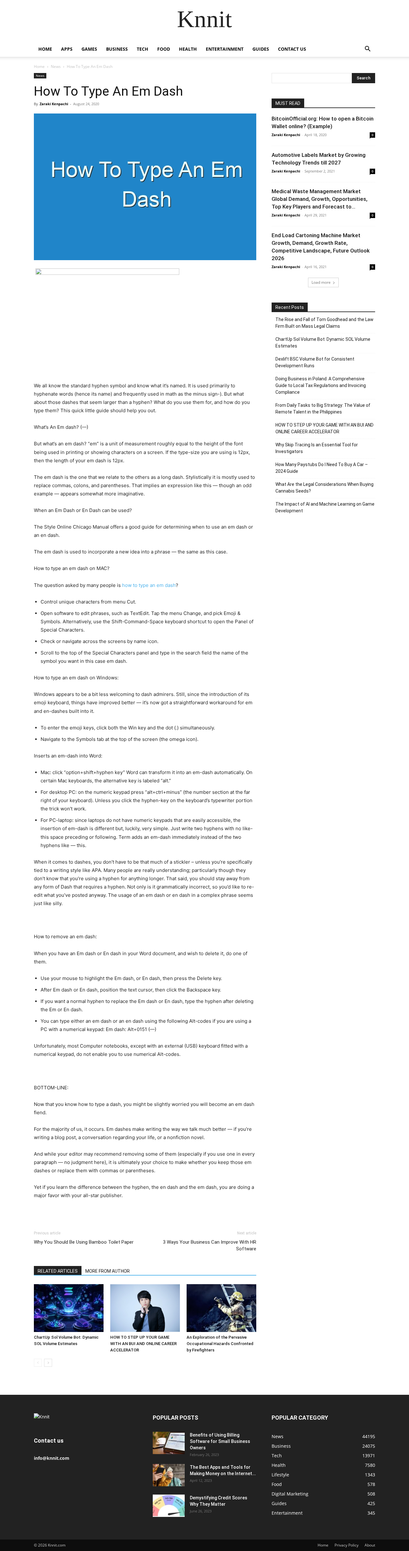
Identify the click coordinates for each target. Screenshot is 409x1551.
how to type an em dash (149, 585)
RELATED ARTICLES (58, 1271)
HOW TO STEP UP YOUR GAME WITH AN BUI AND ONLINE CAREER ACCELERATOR (143, 1343)
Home (45, 49)
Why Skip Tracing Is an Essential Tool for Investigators (316, 448)
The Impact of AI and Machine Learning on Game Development (324, 507)
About (370, 1545)
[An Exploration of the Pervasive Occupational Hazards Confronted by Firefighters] (221, 1308)
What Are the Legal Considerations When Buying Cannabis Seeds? (324, 488)
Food (163, 49)
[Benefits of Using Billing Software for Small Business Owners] (169, 1443)
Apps (67, 49)
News (56, 66)
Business (117, 49)
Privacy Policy (347, 1545)
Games (89, 49)
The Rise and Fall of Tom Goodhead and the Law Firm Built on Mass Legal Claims (324, 323)
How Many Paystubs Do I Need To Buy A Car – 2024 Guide (321, 468)
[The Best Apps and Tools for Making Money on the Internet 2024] (169, 1475)
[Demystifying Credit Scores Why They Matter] (169, 1506)
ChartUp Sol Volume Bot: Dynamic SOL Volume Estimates (322, 342)
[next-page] (48, 1363)
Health (188, 49)
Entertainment (224, 49)
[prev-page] (38, 1363)
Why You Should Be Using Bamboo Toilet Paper (84, 1242)
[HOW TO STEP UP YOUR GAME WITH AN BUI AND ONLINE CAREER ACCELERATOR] (145, 1308)
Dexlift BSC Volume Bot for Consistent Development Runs (314, 362)
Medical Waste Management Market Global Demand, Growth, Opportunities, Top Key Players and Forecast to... (319, 199)
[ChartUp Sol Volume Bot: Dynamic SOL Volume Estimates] (69, 1308)
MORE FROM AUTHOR (107, 1271)
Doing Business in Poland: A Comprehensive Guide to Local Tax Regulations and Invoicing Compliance (320, 385)
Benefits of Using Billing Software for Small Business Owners (220, 1441)
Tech (142, 49)
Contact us (292, 49)
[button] (367, 50)
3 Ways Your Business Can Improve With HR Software (209, 1245)
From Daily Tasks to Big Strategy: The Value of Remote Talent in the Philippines (322, 408)
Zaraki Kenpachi (54, 103)
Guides (260, 49)
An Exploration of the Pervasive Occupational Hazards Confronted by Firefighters (220, 1343)
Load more (321, 282)
